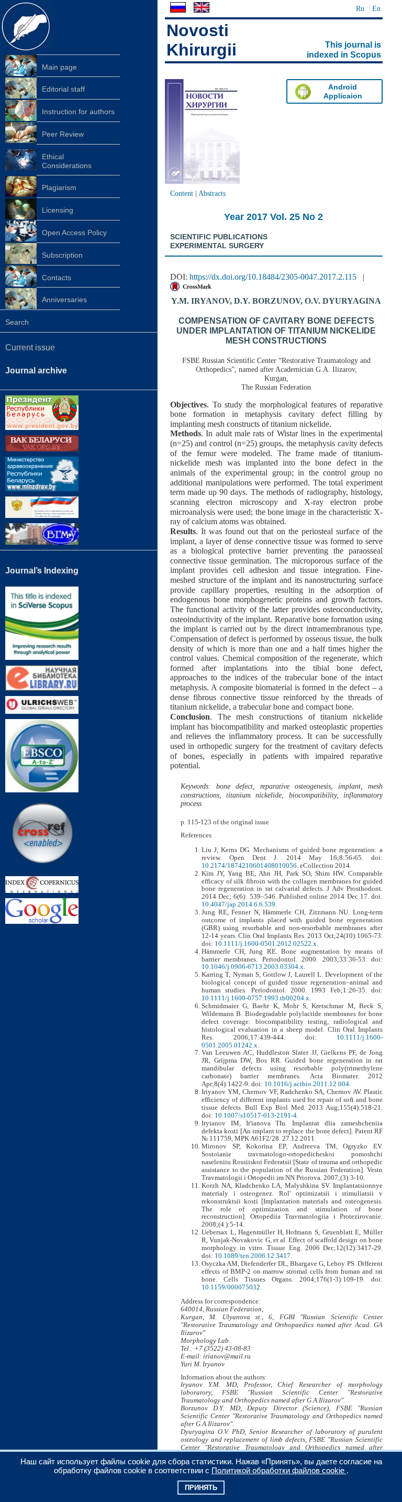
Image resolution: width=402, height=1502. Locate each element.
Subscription (62, 255)
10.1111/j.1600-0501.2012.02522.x (266, 943)
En (376, 8)
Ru (360, 8)
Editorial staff (63, 89)
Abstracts (212, 193)
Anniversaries (64, 299)
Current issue (30, 347)
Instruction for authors (78, 111)
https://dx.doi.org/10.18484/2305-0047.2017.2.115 (272, 276)
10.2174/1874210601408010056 (249, 865)
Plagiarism (59, 187)
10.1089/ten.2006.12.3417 (253, 1256)
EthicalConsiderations (67, 161)
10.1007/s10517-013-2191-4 (256, 1115)
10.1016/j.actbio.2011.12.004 (306, 1084)
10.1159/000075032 (231, 1287)
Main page (59, 67)
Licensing (57, 210)
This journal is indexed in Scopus (344, 49)
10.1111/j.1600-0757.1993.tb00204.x (255, 998)
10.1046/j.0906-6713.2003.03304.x (253, 966)
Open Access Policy (74, 232)
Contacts (56, 277)
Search (17, 322)
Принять (201, 1488)
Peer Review (63, 134)
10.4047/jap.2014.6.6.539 (238, 904)
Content (181, 193)
